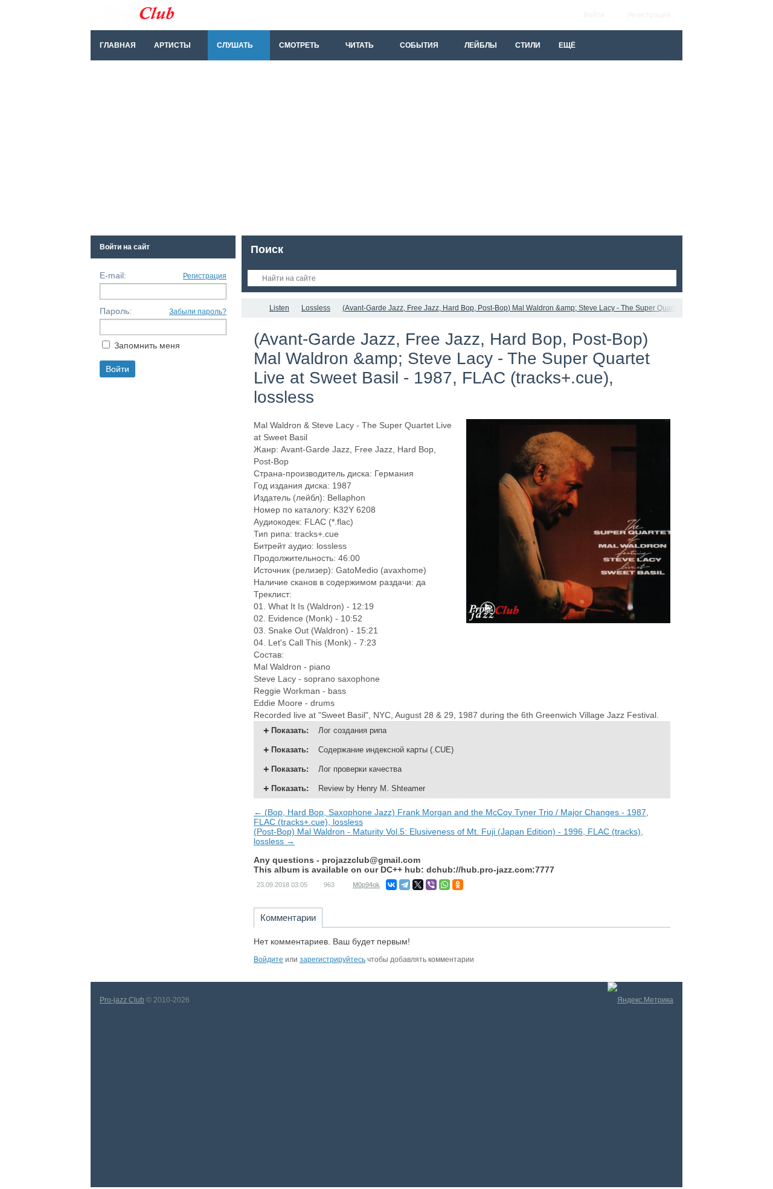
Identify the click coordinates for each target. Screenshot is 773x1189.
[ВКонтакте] (391, 884)
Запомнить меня (147, 345)
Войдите (268, 959)
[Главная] (252, 308)
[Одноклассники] (457, 884)
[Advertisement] (386, 151)
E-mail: (113, 275)
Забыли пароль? (197, 311)
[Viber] (431, 884)
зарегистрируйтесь (332, 959)
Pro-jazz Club (122, 1000)
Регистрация (204, 276)
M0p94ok (366, 884)
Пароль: (116, 311)
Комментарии (288, 917)
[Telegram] (404, 884)
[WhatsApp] (444, 884)
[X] (417, 884)
